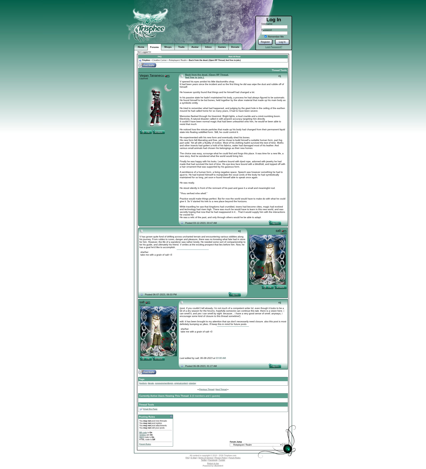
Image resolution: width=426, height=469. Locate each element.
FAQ (160, 57)
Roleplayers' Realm (178, 60)
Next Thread (221, 389)
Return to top (213, 463)
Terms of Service (205, 458)
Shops (168, 47)
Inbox (208, 47)
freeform (143, 383)
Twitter (204, 460)
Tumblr (222, 460)
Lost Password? (273, 47)
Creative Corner (159, 60)
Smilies (142, 435)
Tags (141, 379)
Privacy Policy (221, 458)
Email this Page (150, 409)
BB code (143, 432)
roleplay (192, 383)
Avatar (195, 47)
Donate (235, 47)
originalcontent (181, 383)
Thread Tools (279, 70)
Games (222, 47)
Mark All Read (234, 57)
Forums (154, 47)
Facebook (212, 460)
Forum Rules (145, 444)
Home (141, 47)
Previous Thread (206, 389)
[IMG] (141, 437)
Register (265, 41)
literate (151, 383)
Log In (282, 41)
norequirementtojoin (164, 383)
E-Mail (194, 458)
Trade (181, 47)
